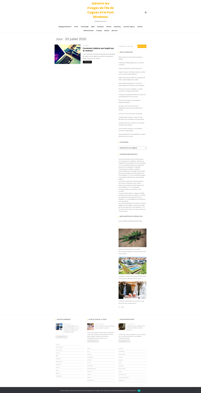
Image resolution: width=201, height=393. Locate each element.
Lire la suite (87, 62)
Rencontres (122, 368)
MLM (88, 351)
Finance (108, 27)
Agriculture (59, 347)
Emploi (89, 348)
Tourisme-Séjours (129, 27)
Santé (76, 27)
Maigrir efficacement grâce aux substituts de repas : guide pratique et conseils (132, 78)
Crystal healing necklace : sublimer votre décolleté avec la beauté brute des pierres (131, 118)
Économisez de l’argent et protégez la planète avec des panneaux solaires (132, 177)
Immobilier (90, 357)
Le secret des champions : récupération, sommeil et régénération (130, 129)
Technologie (85, 27)
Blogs (89, 363)
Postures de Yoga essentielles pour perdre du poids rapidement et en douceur (132, 95)
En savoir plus (62, 337)
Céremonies (59, 361)
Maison (89, 377)
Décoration (90, 380)
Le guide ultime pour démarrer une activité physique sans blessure (131, 124)
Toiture (121, 357)
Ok (139, 390)
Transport (122, 380)
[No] (199, 390)
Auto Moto (59, 350)
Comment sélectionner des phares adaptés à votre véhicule (135, 328)
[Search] (145, 12)
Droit (57, 370)
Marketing (117, 27)
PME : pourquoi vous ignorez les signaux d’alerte (130, 58)
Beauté (106, 30)
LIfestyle (89, 371)
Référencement (89, 30)
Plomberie (121, 351)
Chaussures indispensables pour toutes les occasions (131, 64)
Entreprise (100, 27)
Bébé (92, 27)
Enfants (58, 373)
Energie (121, 348)
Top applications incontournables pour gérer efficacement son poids (132, 135)
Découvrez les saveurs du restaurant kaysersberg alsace (129, 101)
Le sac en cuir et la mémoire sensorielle (130, 113)
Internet (140, 27)
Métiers (121, 360)
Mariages (58, 364)
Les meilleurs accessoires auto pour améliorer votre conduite (130, 189)
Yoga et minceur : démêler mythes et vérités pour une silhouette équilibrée (132, 73)
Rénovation (122, 354)
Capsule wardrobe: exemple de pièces (130, 68)
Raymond (61, 61)
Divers (57, 367)
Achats (58, 344)
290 (122, 307)
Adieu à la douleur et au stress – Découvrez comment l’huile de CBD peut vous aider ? (132, 252)
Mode (120, 363)
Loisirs (89, 374)
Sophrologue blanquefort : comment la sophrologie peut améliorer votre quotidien (131, 84)
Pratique (99, 30)
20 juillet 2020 (75, 61)
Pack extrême (123, 221)
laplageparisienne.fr (65, 27)
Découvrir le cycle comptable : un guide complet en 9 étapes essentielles (131, 90)
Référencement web (135, 221)
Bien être (114, 30)
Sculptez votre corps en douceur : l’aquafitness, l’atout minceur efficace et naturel (130, 108)
